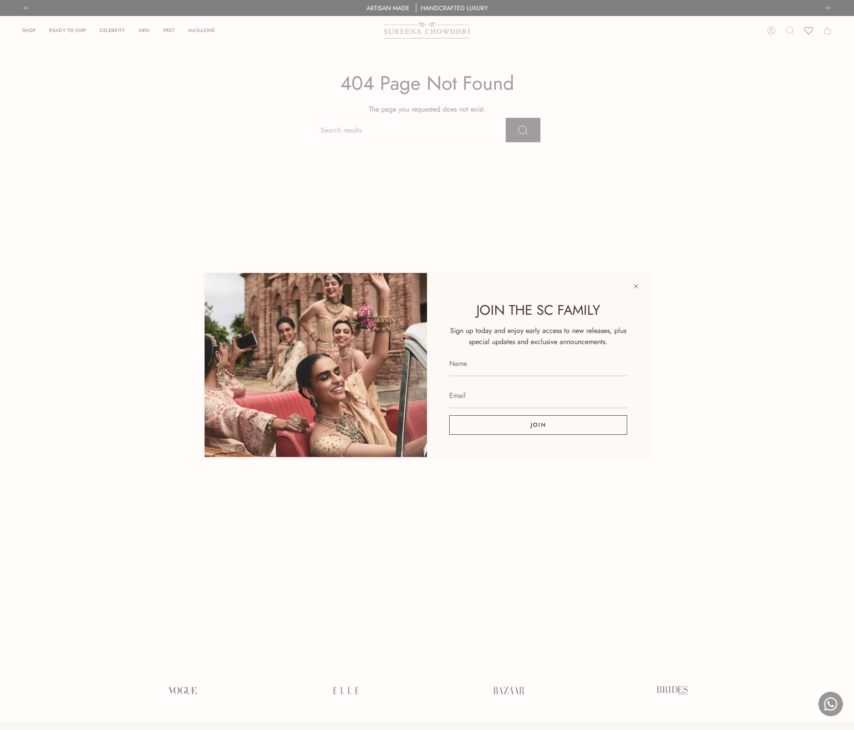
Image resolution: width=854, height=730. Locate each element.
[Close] (636, 286)
